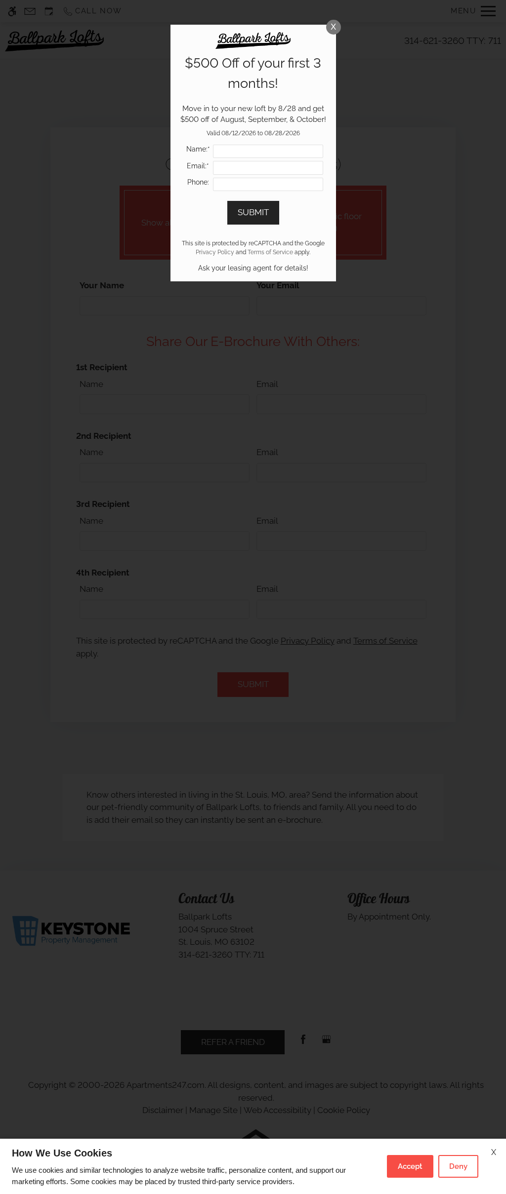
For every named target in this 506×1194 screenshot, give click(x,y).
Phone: (198, 182)
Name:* (198, 149)
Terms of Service (270, 252)
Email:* (198, 166)
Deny (458, 1166)
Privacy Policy (215, 252)
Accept (410, 1166)
